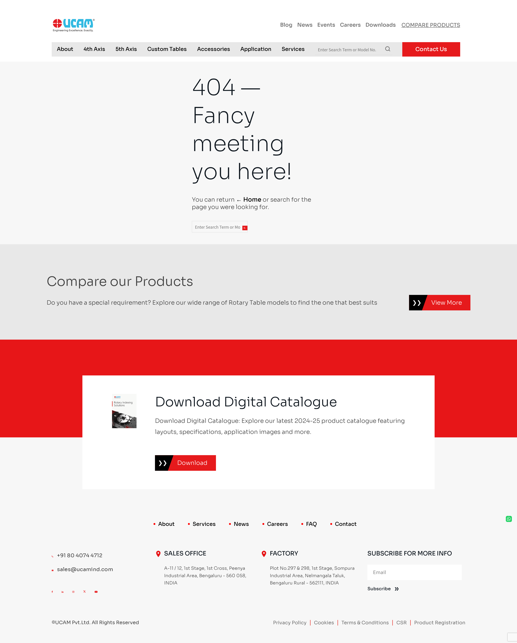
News (304, 25)
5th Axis (126, 49)
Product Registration (439, 623)
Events (326, 25)
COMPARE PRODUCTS (430, 25)
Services (293, 49)
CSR (401, 623)
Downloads (381, 25)
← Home (248, 199)
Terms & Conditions (365, 623)
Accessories (213, 49)
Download (192, 463)
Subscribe (379, 589)
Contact (346, 524)
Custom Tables (167, 49)
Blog (286, 25)
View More (446, 302)
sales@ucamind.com (85, 569)
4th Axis (94, 49)
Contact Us (431, 49)
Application (255, 49)
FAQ (311, 524)
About (65, 49)
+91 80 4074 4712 (79, 555)
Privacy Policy (290, 623)
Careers (350, 25)
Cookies (324, 623)
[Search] (244, 228)
